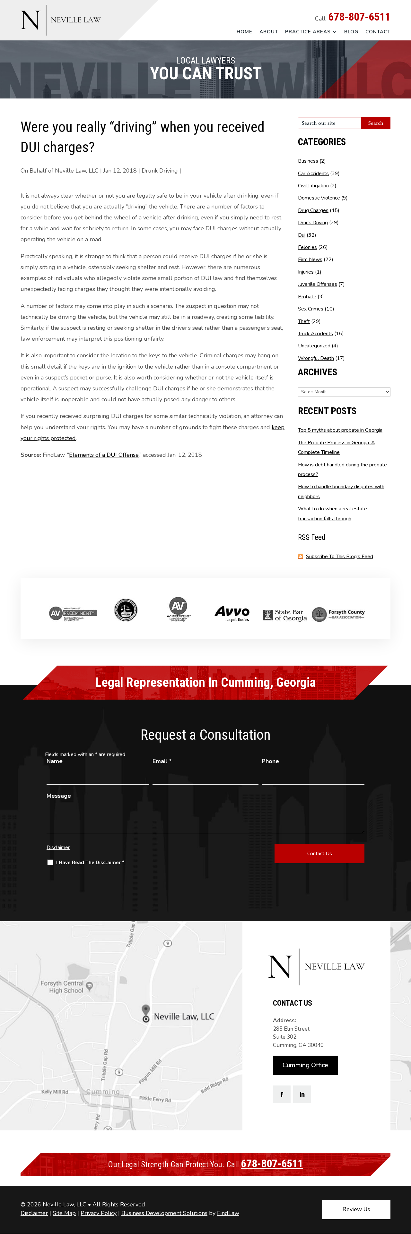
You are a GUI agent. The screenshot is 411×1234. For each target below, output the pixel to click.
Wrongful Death (316, 358)
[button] (404, 1187)
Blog (351, 32)
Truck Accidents (315, 333)
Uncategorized (314, 345)
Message (59, 796)
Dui (301, 235)
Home (244, 32)
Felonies (307, 247)
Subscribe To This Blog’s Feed (339, 556)
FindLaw (228, 1213)
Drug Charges (313, 210)
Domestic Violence (319, 197)
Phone (270, 761)
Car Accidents (313, 173)
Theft (304, 321)
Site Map (64, 1213)
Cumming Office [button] (305, 1065)
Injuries (306, 272)
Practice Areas (308, 32)
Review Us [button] (356, 1209)
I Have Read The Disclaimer (90, 862)
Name (55, 761)
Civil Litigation (313, 185)
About (268, 32)
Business (308, 161)
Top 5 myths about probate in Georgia (340, 430)
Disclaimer (58, 847)
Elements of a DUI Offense (104, 455)
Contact (377, 32)
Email (162, 761)
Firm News (310, 259)
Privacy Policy (99, 1213)
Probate (307, 296)
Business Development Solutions (164, 1213)
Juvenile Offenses (317, 284)
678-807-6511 (359, 16)
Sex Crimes (310, 308)
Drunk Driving (160, 170)
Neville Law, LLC (77, 170)
